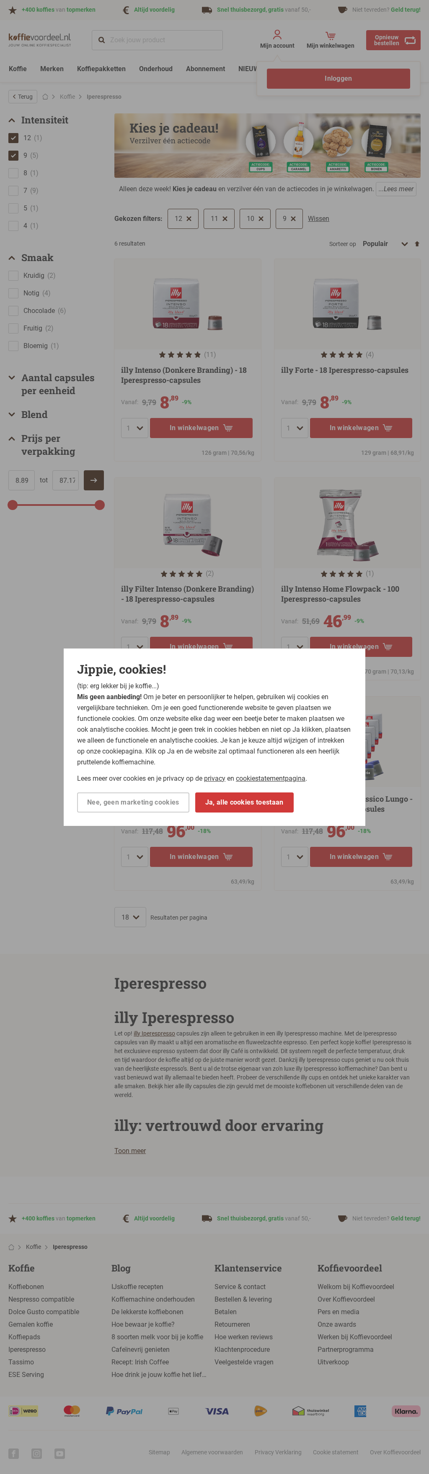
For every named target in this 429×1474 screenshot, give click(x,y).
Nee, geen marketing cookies (133, 802)
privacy (214, 778)
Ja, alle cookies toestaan (244, 802)
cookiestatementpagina (270, 778)
